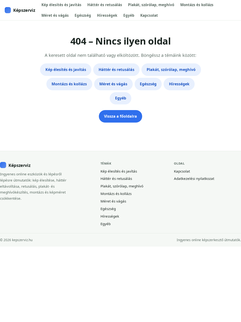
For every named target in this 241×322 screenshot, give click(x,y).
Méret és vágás (55, 15)
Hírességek (107, 15)
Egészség (83, 15)
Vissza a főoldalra (120, 116)
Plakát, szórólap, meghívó (151, 4)
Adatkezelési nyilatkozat (194, 178)
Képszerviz (24, 10)
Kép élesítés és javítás (61, 4)
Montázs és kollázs (196, 4)
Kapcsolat (149, 15)
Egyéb (128, 15)
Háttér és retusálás (104, 4)
